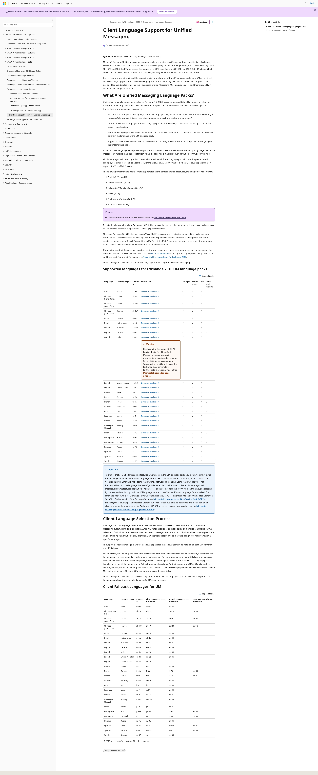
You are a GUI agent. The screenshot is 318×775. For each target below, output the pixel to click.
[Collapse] (52, 20)
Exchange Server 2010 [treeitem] (14, 30)
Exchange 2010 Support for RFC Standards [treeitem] (24, 119)
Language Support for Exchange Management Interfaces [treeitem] (28, 99)
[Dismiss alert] (315, 10)
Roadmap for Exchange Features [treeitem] (20, 75)
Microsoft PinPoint (159, 253)
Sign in (312, 3)
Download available (149, 291)
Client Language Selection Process (280, 30)
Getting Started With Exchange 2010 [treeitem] (22, 39)
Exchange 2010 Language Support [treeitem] (23, 94)
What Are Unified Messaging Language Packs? (286, 26)
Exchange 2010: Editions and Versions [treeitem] (23, 80)
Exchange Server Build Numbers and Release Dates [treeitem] (28, 84)
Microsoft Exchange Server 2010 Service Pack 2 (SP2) (178, 499)
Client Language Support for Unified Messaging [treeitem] (29, 115)
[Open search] (305, 3)
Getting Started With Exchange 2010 (125, 22)
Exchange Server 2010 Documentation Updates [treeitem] (26, 44)
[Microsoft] (4, 3)
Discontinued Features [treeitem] (16, 66)
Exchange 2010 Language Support (157, 22)
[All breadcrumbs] (105, 22)
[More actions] (213, 22)
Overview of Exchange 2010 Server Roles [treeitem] (24, 71)
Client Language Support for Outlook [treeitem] (24, 106)
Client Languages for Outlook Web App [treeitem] (25, 110)
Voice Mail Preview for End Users (170, 217)
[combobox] (28, 25)
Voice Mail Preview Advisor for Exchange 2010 (164, 257)
